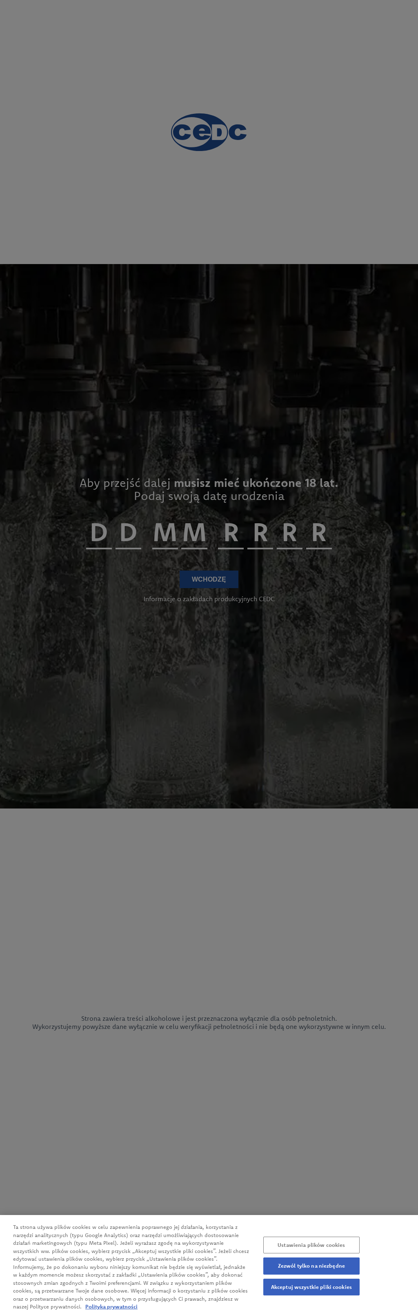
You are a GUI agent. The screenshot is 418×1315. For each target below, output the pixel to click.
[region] (209, 1265)
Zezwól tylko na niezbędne (311, 1265)
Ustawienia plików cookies (311, 1245)
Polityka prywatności (111, 1306)
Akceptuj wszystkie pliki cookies (311, 1287)
